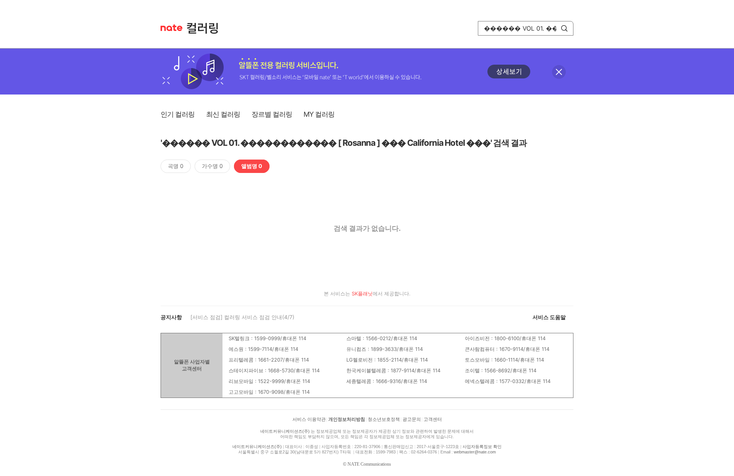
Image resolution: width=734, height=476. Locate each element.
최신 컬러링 (223, 114)
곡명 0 (176, 166)
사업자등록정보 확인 (482, 446)
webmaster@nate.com (475, 452)
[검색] (564, 28)
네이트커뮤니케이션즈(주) (285, 431)
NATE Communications (369, 464)
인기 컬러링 (178, 114)
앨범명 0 (251, 166)
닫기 (559, 72)
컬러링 (206, 28)
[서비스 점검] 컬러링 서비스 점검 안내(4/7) (242, 317)
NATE (171, 27)
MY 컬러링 (319, 114)
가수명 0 (212, 166)
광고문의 (412, 419)
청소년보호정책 (384, 419)
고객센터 (433, 419)
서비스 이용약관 (309, 419)
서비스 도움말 (549, 317)
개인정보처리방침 (346, 419)
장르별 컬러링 (272, 114)
